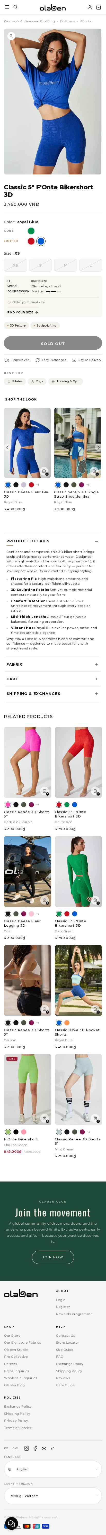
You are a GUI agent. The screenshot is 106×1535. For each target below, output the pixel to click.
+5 (87, 484)
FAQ (60, 1357)
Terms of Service (18, 1428)
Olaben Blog (14, 1385)
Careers (10, 1364)
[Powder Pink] (31, 914)
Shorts (86, 21)
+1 (37, 484)
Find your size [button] (20, 312)
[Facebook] (35, 1448)
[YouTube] (44, 1448)
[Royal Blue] (8, 485)
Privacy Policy (16, 1420)
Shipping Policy (69, 1371)
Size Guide (64, 1350)
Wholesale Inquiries (20, 1378)
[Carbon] (8, 1023)
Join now (53, 1257)
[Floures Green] (8, 1132)
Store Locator (67, 1342)
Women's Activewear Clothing (29, 21)
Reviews (63, 1378)
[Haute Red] (31, 485)
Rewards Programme (74, 1314)
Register (63, 1307)
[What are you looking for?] (15, 7)
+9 (37, 913)
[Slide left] (7, 447)
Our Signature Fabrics (22, 1342)
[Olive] (74, 485)
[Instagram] (26, 1448)
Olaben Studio (16, 1350)
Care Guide (65, 1385)
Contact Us (65, 1335)
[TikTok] (52, 1448)
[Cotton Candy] (23, 1132)
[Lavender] (23, 485)
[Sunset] (67, 1023)
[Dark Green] (67, 804)
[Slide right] (98, 447)
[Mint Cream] (59, 1132)
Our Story (12, 1335)
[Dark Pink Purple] (8, 805)
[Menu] (7, 7)
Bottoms (67, 21)
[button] (98, 7)
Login (61, 1300)
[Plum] (81, 485)
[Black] (16, 1132)
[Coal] (16, 485)
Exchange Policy (70, 1364)
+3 (37, 804)
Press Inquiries (16, 1371)
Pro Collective (16, 1357)
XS (20, 267)
